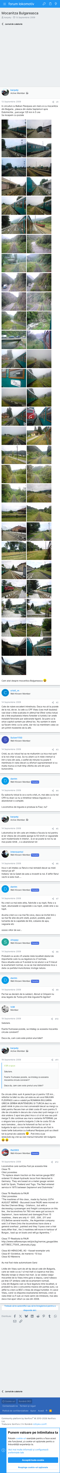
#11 (56, 1060)
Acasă (41, 1410)
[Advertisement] (30, 57)
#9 (57, 990)
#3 (57, 749)
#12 (56, 1162)
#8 (57, 952)
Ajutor (33, 1410)
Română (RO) (25, 1401)
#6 (57, 863)
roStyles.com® (40, 1424)
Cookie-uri (9, 1401)
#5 (57, 828)
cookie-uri (21, 1438)
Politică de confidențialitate (15, 1410)
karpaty (7, 17)
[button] (5, 4)
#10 (56, 1019)
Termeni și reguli (28, 1406)
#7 (57, 898)
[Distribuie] (53, 101)
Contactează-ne (10, 1406)
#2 (57, 702)
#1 (57, 102)
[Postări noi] (55, 4)
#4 (57, 790)
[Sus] (46, 1410)
